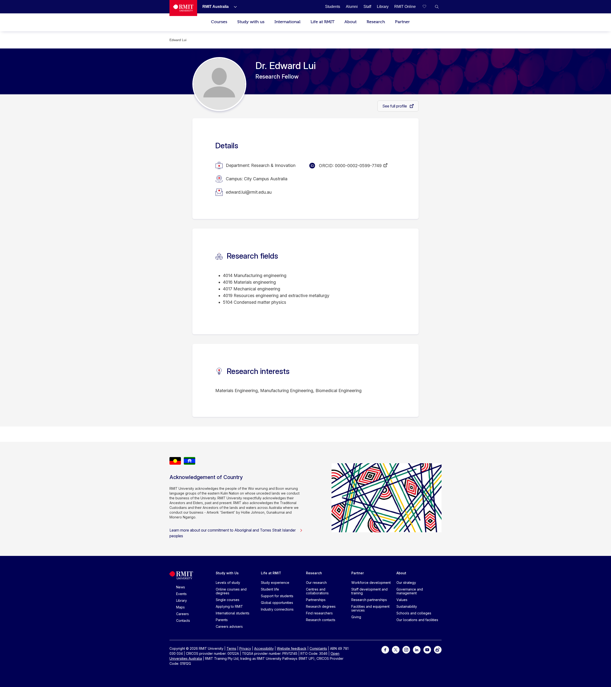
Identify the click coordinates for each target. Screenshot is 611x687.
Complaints (318, 648)
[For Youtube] (427, 649)
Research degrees (321, 606)
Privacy (245, 648)
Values (401, 600)
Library (181, 600)
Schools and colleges (413, 613)
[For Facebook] (385, 649)
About (350, 21)
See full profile (395, 106)
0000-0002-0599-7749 (358, 165)
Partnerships (316, 600)
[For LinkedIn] (417, 649)
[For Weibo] (438, 649)
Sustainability (406, 606)
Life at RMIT (322, 21)
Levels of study (228, 582)
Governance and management (409, 591)
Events (181, 594)
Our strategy (406, 582)
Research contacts (320, 620)
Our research (316, 582)
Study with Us (227, 573)
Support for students (277, 596)
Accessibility (264, 648)
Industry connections (277, 609)
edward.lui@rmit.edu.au (249, 192)
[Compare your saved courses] (427, 6)
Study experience (275, 582)
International (287, 21)
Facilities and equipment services (370, 608)
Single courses (227, 600)
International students (232, 613)
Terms (231, 648)
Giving (356, 617)
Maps (180, 607)
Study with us (250, 21)
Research (376, 21)
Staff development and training (369, 591)
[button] (437, 7)
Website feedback (291, 648)
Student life (270, 589)
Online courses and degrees (231, 591)
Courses (219, 21)
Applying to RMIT (229, 606)
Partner (402, 21)
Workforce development (371, 582)
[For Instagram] (406, 649)
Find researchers (319, 613)
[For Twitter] (396, 649)
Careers (182, 614)
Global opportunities (277, 603)
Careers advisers (229, 626)
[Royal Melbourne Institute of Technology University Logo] (183, 8)
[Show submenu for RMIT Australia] (233, 7)
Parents (222, 620)
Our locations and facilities (417, 620)
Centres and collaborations (317, 591)
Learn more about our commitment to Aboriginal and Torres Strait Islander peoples (232, 533)
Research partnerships (369, 600)
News (180, 587)
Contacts (183, 620)
